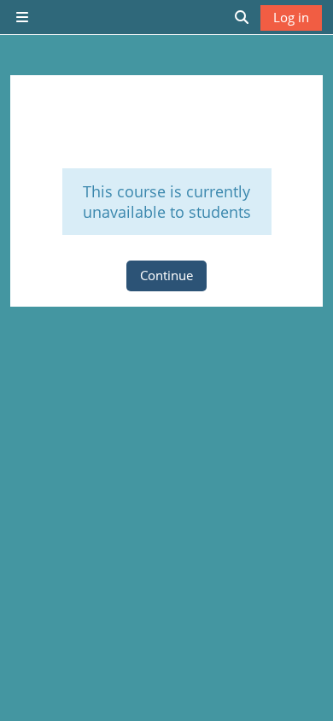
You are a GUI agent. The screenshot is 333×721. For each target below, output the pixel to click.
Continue (166, 275)
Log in (291, 17)
